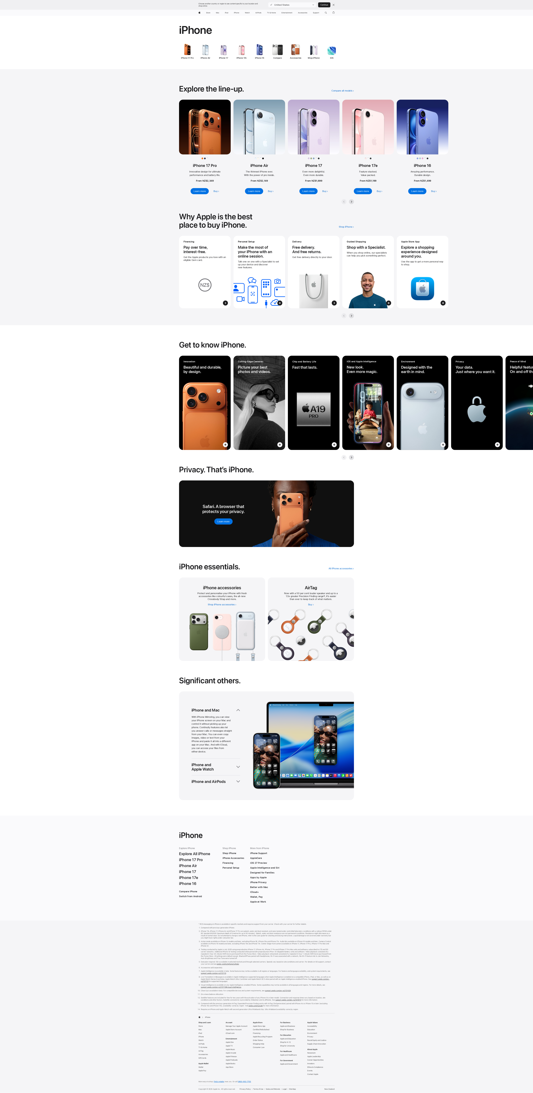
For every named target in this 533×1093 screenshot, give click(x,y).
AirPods (201, 1044)
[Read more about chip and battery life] (314, 403)
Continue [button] (324, 5)
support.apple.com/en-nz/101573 (288, 1000)
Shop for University (287, 1046)
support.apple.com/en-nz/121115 (213, 973)
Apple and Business (287, 1026)
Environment (312, 1033)
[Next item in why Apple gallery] (351, 315)
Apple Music (230, 1049)
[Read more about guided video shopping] (368, 272)
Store (200, 1026)
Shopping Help (258, 1044)
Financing (256, 1033)
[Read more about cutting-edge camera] (259, 403)
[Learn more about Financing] (205, 272)
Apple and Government (289, 1064)
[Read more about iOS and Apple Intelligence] (368, 403)
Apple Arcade (231, 1053)
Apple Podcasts (231, 1060)
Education (311, 1030)
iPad (200, 1033)
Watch (200, 1040)
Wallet (200, 1067)
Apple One (230, 1042)
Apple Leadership (314, 1057)
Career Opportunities (315, 1060)
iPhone (201, 1037)
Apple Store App (259, 1026)
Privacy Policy (245, 1089)
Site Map (292, 1089)
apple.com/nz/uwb (256, 1006)
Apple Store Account (234, 1030)
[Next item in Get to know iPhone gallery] (351, 457)
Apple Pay (202, 1071)
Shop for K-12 (285, 1042)
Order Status (258, 1040)
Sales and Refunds (273, 1089)
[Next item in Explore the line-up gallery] (351, 201)
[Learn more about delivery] (314, 272)
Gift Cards (202, 1058)
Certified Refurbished (261, 1030)
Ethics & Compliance (315, 1067)
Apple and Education (288, 1039)
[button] (292, 5)
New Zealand (329, 1089)
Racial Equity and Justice (316, 1040)
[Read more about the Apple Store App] (422, 272)
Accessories (203, 1054)
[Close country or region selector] (333, 5)
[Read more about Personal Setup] (259, 272)
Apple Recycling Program (262, 1037)
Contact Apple (312, 1074)
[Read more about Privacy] (477, 403)
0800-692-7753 (244, 1082)
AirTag (200, 1051)
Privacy (310, 1037)
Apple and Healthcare (288, 1055)
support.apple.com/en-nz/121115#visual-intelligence (221, 987)
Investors (310, 1064)
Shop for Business (287, 1030)
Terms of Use (258, 1089)
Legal (284, 1089)
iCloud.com (230, 1033)
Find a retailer (219, 1082)
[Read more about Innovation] (205, 403)
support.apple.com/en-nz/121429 (278, 991)
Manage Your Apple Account (236, 1026)
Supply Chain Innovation (316, 1044)
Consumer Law (258, 1047)
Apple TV (229, 1046)
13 (324, 596)
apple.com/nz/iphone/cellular (228, 964)
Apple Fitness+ (231, 1057)
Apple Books (230, 1064)
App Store (229, 1067)
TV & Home (202, 1047)
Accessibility (312, 1026)
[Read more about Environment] (422, 403)
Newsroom (311, 1053)
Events (309, 1071)
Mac (200, 1030)
